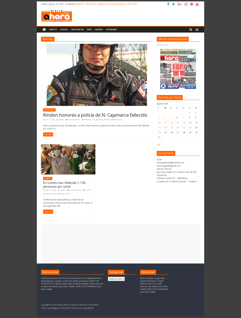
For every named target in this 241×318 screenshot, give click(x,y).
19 (172, 127)
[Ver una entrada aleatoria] (197, 29)
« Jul (158, 144)
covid (54, 194)
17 (159, 127)
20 (178, 127)
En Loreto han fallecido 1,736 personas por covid (64, 184)
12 (172, 122)
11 (165, 122)
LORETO (47, 178)
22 (190, 127)
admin (61, 119)
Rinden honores (116, 119)
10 (159, 122)
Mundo (99, 29)
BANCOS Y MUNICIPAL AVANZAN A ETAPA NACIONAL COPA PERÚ (106, 4)
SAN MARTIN (77, 29)
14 (184, 122)
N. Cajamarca (97, 119)
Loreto (53, 29)
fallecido (87, 119)
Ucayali (64, 29)
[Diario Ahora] (44, 29)
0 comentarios (74, 119)
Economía (111, 29)
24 (159, 132)
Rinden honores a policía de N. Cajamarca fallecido (95, 115)
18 (165, 127)
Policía (106, 119)
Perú (89, 29)
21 (184, 127)
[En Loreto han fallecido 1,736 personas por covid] (68, 145)
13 (178, 122)
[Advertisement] (120, 243)
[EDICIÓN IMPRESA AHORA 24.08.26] (178, 88)
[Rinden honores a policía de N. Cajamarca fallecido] (97, 45)
